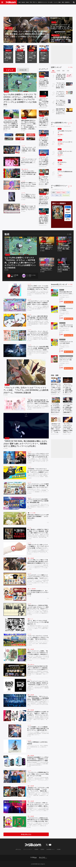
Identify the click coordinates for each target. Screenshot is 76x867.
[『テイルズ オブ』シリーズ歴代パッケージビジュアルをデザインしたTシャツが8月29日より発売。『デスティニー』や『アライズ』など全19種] (14, 579)
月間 (68, 70)
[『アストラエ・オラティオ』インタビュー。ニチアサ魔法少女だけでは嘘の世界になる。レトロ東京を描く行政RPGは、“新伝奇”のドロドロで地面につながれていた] (44, 152)
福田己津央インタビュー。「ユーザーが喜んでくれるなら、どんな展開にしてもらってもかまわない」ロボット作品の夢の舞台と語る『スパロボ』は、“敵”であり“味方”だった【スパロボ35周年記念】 (44, 55)
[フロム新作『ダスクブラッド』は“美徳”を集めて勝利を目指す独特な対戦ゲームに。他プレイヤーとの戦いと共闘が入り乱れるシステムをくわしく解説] (44, 113)
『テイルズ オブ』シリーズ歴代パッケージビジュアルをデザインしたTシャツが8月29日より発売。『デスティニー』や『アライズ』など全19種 (37, 576)
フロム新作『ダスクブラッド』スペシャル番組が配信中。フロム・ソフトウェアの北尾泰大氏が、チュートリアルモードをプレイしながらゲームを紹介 (32, 55)
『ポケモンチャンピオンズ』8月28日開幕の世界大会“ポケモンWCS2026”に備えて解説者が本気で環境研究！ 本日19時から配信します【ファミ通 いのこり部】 (28, 172)
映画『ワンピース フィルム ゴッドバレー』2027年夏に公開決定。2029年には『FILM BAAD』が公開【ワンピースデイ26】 (37, 682)
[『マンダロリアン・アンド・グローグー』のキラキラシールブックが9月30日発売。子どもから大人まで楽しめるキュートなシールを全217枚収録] (69, 92)
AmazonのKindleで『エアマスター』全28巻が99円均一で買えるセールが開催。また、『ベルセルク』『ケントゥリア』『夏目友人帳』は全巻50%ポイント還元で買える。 (38, 794)
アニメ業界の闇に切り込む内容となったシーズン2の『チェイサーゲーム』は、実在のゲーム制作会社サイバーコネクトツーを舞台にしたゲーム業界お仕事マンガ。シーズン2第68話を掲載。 (38, 627)
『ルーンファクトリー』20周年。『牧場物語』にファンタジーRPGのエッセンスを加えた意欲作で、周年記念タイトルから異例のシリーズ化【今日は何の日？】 (38, 652)
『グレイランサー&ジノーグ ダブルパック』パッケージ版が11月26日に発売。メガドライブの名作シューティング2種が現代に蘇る (28, 160)
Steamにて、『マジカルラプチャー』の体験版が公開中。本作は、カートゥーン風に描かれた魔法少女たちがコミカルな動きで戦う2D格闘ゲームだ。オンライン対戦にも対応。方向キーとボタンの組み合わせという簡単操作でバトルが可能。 (38, 307)
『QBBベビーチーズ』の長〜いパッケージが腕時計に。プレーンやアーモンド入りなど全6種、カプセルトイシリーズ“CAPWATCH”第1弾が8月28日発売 (38, 546)
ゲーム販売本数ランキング (59, 123)
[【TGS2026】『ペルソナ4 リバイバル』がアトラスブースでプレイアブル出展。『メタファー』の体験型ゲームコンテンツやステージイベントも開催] (14, 472)
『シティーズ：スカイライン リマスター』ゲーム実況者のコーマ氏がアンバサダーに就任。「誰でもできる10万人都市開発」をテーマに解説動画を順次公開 (38, 637)
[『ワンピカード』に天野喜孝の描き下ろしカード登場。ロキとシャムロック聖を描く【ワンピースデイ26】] (14, 776)
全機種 (53, 192)
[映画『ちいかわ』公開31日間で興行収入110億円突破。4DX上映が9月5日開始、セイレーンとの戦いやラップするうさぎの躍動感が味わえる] (14, 320)
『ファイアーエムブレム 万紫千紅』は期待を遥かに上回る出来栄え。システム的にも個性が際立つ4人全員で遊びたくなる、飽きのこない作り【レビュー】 (67, 408)
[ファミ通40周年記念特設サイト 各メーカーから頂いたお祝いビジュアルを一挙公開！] (14, 594)
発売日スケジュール (42, 2)
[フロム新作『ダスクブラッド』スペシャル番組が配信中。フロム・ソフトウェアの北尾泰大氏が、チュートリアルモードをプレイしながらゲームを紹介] (32, 48)
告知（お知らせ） (55, 35)
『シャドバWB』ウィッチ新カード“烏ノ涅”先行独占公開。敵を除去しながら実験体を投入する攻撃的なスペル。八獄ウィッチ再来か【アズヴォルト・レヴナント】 (26, 35)
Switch (27, 2)
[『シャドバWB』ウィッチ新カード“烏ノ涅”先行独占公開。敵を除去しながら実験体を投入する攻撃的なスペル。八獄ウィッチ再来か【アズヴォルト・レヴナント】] (14, 563)
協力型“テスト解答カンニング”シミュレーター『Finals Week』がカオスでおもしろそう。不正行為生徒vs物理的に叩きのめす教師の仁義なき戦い (28, 184)
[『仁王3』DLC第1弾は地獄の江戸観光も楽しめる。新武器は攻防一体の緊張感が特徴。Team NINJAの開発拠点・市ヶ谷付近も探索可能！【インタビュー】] (44, 211)
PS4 (53, 195)
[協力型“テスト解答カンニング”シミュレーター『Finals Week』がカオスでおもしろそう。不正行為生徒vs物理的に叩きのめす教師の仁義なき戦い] (11, 185)
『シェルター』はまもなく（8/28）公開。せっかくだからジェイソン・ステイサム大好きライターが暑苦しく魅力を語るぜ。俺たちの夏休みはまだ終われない (38, 804)
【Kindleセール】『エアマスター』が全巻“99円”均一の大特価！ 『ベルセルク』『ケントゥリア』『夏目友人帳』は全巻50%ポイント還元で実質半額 (38, 789)
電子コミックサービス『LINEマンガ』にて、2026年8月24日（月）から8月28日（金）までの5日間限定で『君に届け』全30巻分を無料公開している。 (38, 406)
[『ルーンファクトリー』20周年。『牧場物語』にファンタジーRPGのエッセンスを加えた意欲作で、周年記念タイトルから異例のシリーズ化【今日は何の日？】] (14, 655)
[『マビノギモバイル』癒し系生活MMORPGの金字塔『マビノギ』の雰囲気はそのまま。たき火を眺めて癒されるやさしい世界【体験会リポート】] (11, 114)
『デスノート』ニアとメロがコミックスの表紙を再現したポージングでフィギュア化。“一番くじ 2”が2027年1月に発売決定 (38, 455)
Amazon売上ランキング (59, 284)
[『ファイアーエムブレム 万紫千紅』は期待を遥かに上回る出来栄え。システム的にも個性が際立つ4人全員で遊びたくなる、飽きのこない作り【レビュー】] (68, 400)
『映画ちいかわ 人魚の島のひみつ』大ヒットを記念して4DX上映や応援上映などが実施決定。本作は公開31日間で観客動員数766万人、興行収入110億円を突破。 (38, 322)
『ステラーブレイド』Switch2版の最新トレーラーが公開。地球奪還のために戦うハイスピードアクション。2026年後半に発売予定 (38, 348)
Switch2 (23, 2)
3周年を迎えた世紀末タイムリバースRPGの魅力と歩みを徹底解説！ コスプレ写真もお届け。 (38, 516)
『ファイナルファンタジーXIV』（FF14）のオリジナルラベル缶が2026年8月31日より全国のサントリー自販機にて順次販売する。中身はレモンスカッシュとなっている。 (38, 505)
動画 (59, 2)
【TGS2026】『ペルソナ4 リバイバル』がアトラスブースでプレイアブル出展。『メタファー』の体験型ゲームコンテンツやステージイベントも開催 (38, 470)
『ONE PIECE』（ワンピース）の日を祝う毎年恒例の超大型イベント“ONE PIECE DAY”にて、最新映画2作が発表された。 (38, 687)
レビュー (53, 22)
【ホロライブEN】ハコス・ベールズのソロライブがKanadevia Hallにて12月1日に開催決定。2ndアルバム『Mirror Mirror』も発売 (38, 287)
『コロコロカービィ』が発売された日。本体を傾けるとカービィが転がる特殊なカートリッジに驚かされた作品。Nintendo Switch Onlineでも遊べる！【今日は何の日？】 (38, 819)
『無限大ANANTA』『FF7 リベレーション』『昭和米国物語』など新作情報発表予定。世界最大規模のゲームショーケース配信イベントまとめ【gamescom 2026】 (8, 55)
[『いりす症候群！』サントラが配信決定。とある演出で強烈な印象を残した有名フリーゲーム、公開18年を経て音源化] (14, 730)
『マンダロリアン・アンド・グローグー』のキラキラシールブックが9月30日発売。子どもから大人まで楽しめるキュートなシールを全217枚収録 (60, 94)
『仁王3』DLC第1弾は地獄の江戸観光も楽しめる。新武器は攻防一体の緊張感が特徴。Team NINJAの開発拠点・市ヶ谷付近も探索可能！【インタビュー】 (43, 219)
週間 (63, 70)
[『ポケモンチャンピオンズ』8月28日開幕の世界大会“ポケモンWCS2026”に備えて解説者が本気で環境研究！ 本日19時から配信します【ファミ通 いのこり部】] (11, 173)
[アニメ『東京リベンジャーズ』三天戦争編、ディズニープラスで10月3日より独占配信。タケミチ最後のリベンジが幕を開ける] (11, 196)
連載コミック (30, 618)
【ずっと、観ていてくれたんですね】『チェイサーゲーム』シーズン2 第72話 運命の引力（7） (38, 622)
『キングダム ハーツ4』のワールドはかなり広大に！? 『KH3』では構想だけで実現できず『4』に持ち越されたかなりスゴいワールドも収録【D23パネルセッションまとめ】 (67, 428)
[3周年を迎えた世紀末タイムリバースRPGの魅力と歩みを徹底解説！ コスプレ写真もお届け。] (14, 518)
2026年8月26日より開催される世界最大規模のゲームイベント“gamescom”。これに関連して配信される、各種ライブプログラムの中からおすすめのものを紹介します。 (38, 703)
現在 (53, 70)
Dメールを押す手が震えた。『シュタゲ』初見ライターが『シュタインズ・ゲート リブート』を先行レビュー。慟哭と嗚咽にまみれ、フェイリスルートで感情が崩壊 (44, 180)
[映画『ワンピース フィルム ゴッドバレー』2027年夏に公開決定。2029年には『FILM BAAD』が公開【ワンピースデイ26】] (14, 685)
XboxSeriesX (66, 195)
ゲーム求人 (50, 2)
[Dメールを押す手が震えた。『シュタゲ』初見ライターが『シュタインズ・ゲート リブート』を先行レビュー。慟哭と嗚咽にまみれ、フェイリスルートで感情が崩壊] (44, 172)
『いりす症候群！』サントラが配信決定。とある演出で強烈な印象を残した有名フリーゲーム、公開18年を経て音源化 (38, 728)
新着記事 (23, 70)
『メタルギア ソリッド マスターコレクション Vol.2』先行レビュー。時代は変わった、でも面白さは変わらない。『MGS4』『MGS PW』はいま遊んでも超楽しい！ (61, 25)
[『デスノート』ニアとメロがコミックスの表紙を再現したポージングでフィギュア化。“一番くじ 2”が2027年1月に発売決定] (14, 457)
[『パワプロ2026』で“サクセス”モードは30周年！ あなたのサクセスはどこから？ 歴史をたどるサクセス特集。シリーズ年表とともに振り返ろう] (56, 400)
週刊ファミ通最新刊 (59, 203)
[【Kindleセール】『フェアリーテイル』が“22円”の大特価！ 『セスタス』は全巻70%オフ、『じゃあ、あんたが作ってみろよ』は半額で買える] (56, 419)
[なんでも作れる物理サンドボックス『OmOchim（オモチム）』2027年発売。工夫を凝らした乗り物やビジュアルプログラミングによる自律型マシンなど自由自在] (20, 82)
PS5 (31, 2)
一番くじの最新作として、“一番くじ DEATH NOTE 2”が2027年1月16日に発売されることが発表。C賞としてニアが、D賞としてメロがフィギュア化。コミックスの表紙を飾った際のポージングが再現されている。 (37, 460)
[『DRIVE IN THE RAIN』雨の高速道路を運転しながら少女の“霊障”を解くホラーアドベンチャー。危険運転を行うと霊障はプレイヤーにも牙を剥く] (26, 425)
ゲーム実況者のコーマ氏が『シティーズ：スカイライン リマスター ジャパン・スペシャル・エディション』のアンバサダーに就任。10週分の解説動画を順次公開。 (38, 642)
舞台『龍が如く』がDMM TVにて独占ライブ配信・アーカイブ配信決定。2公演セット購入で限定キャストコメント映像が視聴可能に (38, 531)
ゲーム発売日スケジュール (59, 186)
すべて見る (70, 67)
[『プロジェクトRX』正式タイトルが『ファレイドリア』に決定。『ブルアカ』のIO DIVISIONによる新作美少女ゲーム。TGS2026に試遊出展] (26, 372)
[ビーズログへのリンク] (43, 857)
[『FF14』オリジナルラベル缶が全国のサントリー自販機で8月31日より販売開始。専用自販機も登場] (14, 503)
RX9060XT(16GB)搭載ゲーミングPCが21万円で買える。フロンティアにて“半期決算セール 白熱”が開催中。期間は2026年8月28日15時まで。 (38, 763)
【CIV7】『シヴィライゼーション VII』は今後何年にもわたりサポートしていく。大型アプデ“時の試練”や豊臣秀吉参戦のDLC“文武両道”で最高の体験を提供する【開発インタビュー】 (44, 200)
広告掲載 (58, 849)
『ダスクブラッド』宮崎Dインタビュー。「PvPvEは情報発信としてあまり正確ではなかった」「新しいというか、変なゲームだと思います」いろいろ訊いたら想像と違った (43, 102)
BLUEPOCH (29, 519)
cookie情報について (50, 849)
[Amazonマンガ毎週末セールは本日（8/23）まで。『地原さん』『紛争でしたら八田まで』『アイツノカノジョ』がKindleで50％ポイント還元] (14, 715)
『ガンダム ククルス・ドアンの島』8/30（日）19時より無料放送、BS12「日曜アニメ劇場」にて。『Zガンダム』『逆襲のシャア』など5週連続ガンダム (28, 149)
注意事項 (42, 849)
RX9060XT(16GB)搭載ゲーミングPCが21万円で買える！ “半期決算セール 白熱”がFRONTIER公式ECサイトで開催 (37, 758)
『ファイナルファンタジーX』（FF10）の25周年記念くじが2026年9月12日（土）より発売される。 (37, 746)
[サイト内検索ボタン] (74, 2)
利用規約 (36, 849)
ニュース (56, 2)
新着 (19, 2)
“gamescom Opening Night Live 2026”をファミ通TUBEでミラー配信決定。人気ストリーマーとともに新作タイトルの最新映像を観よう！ (61, 38)
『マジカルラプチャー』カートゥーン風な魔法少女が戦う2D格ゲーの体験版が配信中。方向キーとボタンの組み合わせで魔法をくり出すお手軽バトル (38, 302)
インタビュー (44, 50)
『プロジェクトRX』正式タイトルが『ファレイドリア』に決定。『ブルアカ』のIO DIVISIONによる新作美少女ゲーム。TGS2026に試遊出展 (25, 390)
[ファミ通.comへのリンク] (11, 2)
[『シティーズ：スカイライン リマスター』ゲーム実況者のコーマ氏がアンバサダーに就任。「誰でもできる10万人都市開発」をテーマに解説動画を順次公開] (14, 639)
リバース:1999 (32, 512)
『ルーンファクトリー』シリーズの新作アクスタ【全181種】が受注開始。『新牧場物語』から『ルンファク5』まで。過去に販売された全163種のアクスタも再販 (38, 485)
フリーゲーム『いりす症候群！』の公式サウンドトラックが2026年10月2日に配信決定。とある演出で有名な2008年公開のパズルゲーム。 (38, 733)
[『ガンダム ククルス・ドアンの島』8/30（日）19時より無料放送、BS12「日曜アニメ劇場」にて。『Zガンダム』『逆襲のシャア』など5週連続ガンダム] (11, 149)
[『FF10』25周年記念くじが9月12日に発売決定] (14, 746)
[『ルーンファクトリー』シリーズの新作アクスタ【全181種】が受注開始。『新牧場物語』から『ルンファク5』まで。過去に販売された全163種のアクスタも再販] (14, 488)
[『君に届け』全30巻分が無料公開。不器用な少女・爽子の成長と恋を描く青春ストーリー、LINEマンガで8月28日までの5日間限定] (69, 75)
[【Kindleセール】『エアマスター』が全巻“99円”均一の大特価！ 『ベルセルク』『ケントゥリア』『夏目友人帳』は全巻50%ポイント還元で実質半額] (14, 791)
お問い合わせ (18, 849)
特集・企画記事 (65, 2)
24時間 (58, 70)
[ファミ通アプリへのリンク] (33, 857)
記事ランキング (56, 67)
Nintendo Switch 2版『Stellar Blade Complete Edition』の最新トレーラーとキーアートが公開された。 (37, 352)
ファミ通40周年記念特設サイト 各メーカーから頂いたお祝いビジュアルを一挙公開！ (38, 592)
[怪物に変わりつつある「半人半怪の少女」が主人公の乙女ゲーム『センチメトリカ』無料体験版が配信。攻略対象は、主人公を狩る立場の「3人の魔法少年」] (11, 208)
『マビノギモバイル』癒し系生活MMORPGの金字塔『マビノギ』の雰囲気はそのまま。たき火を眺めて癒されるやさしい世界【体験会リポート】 (10, 125)
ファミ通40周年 (32, 588)
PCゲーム (35, 2)
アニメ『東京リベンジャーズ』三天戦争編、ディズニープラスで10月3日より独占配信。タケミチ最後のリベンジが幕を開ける (28, 196)
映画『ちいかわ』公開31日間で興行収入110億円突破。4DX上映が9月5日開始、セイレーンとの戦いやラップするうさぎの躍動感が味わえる (38, 317)
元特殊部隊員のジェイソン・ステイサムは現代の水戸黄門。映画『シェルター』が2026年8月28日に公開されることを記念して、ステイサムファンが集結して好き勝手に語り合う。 (38, 809)
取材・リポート (8, 118)
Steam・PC (58, 195)
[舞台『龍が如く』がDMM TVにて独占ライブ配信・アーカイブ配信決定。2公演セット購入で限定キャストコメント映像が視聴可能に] (14, 533)
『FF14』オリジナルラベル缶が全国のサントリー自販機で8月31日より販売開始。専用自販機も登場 (37, 500)
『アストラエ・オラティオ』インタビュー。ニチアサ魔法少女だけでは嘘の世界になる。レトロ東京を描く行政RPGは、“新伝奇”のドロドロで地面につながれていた (43, 160)
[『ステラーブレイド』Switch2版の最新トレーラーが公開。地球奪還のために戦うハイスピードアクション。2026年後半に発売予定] (14, 350)
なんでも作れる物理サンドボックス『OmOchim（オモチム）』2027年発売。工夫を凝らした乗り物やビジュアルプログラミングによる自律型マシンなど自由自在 (20, 99)
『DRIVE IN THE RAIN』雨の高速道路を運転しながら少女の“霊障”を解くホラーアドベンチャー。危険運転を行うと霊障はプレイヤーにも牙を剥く (25, 443)
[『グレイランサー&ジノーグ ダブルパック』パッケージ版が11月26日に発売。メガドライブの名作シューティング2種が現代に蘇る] (11, 161)
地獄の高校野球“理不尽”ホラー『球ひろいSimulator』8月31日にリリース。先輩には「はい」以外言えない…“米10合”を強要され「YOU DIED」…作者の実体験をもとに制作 (28, 125)
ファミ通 (29, 595)
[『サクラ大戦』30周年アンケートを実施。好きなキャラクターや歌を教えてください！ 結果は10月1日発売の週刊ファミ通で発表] (20, 48)
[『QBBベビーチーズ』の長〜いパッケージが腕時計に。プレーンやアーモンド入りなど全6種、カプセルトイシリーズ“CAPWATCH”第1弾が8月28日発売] (14, 548)
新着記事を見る (26, 834)
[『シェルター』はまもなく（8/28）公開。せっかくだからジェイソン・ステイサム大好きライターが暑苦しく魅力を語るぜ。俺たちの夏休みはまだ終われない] (14, 806)
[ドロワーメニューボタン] (2, 2)
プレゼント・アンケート (20, 50)
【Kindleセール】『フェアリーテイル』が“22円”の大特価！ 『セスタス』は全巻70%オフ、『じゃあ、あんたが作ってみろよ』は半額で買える (56, 428)
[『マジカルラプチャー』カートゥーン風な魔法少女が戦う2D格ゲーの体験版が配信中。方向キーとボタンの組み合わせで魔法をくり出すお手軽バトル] (14, 305)
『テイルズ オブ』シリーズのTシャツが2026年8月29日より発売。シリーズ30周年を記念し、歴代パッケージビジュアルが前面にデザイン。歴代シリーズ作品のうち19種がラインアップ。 (38, 581)
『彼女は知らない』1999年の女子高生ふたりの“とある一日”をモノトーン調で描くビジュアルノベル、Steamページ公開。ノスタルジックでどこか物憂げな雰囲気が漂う (38, 607)
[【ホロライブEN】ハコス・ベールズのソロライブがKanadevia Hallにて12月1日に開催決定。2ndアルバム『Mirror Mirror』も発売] (14, 289)
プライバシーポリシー (27, 849)
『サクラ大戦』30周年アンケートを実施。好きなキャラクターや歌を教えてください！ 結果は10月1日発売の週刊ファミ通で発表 (20, 55)
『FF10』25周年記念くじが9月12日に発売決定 (37, 742)
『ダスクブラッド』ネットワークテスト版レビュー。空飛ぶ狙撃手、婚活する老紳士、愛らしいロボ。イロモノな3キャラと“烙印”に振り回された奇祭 (67, 388)
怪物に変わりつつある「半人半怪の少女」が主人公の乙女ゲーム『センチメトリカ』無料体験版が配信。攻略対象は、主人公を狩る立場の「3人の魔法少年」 (28, 207)
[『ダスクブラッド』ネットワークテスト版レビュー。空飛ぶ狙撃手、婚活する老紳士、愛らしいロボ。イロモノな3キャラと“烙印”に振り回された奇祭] (68, 380)
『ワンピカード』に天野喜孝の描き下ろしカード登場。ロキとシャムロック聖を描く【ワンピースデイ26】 (38, 774)
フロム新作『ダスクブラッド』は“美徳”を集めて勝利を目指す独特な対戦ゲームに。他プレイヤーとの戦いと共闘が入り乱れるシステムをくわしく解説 (43, 121)
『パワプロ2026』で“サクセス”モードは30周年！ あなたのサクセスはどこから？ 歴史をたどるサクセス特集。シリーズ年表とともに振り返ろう (56, 408)
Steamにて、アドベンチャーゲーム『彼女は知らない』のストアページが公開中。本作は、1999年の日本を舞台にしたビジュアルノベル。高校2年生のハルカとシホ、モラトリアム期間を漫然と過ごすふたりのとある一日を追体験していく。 (38, 612)
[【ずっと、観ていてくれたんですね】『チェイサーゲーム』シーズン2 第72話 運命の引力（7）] (14, 624)
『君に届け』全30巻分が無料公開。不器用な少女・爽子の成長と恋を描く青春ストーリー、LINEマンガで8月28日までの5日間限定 (60, 77)
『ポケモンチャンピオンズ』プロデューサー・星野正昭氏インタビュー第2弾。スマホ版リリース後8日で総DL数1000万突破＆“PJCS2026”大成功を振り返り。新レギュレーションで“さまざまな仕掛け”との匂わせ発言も (44, 141)
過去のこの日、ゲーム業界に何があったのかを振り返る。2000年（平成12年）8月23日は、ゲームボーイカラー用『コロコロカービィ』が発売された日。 (38, 824)
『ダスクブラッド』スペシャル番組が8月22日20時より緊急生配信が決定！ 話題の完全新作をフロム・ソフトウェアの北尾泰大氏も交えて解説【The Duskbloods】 (44, 82)
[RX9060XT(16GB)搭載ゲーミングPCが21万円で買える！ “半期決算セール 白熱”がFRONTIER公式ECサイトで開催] (14, 761)
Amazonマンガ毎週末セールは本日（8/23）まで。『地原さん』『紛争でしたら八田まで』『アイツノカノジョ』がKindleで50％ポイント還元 (38, 713)
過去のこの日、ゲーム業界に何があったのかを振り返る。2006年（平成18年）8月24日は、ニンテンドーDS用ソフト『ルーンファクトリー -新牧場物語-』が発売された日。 (38, 657)
